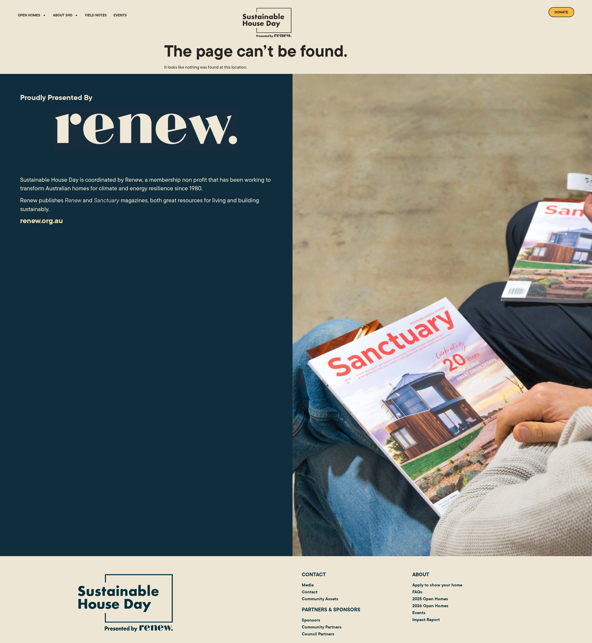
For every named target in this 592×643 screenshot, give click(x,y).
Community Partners (322, 627)
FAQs (417, 592)
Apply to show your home (437, 585)
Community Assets (320, 599)
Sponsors (311, 620)
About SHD (62, 15)
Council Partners (318, 634)
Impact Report (426, 619)
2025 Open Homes (430, 599)
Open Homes (29, 15)
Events (120, 15)
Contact (310, 592)
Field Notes (96, 15)
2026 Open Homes (430, 606)
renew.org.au (41, 220)
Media (308, 585)
